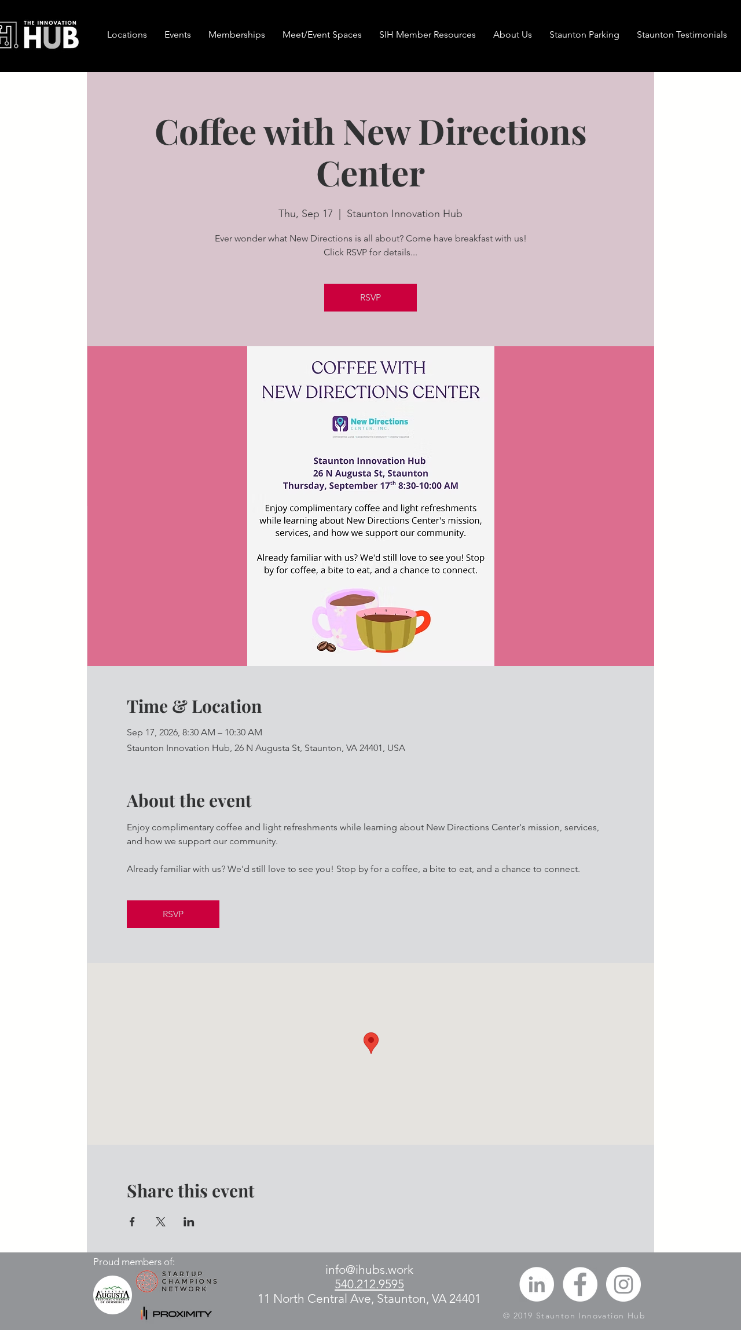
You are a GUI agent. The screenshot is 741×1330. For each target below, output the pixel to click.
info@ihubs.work (369, 1269)
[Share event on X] (160, 1221)
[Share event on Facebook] (132, 1221)
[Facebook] (580, 1284)
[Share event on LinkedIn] (189, 1221)
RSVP (370, 297)
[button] (237, 35)
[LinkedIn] (536, 1284)
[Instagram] (623, 1284)
